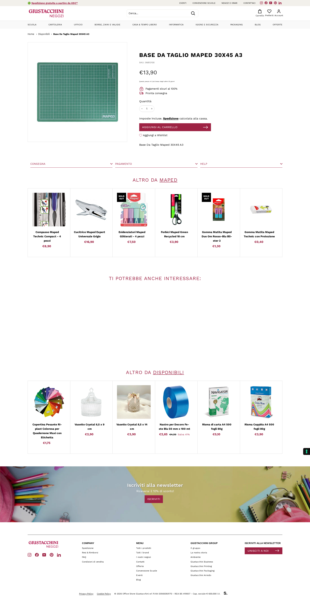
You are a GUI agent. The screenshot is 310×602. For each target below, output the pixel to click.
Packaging (236, 24)
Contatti (140, 562)
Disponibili (44, 34)
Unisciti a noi (258, 550)
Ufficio (78, 24)
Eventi (182, 3)
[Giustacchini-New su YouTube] (44, 555)
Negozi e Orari (229, 3)
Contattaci (249, 3)
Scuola (32, 24)
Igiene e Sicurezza (207, 24)
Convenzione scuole (203, 3)
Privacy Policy (86, 593)
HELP (203, 163)
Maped (168, 180)
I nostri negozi (143, 557)
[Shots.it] (227, 593)
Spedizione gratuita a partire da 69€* (54, 3)
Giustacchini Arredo (201, 575)
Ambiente (196, 557)
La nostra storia (199, 552)
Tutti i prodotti (143, 548)
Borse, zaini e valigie (107, 24)
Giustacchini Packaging (203, 570)
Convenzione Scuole (146, 570)
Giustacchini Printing (201, 566)
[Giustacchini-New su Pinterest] (51, 555)
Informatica (176, 24)
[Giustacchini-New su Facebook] (37, 555)
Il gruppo (195, 548)
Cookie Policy (104, 593)
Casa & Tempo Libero (144, 24)
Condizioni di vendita (93, 562)
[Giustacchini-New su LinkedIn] (59, 555)
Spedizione (171, 118)
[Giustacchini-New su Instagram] (29, 555)
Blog (258, 24)
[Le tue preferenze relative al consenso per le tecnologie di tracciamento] (306, 451)
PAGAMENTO (123, 163)
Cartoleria (55, 24)
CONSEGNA (37, 163)
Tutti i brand (142, 552)
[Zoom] (64, 92)
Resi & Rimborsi (90, 552)
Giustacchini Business (202, 562)
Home (31, 34)
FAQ (84, 557)
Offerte (277, 24)
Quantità (145, 101)
